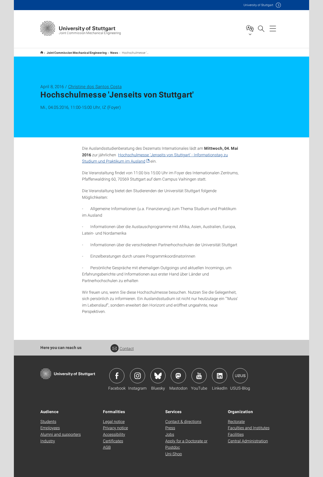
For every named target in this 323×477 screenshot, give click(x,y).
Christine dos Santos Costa (95, 86)
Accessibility (114, 434)
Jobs (169, 434)
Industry (47, 440)
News (114, 53)
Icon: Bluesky (158, 375)
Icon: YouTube (199, 375)
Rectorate (236, 421)
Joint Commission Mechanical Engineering (77, 53)
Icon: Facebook (116, 375)
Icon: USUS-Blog (240, 375)
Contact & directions (183, 421)
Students (48, 421)
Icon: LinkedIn (219, 375)
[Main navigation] (272, 28)
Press (170, 427)
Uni (258, 5)
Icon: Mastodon (178, 375)
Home (41, 52)
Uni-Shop (173, 453)
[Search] (261, 28)
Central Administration (248, 440)
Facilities (236, 434)
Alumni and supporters (60, 434)
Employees (50, 427)
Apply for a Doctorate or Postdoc (186, 444)
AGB (107, 447)
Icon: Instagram (137, 375)
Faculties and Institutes (249, 427)
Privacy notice (115, 427)
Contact (127, 348)
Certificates (113, 440)
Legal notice (114, 421)
